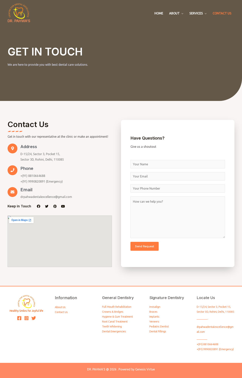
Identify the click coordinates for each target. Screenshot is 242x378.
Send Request (144, 246)
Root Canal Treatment (115, 321)
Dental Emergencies (114, 331)
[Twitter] (46, 206)
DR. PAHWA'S (19, 21)
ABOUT (174, 13)
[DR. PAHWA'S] (19, 10)
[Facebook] (38, 206)
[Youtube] (63, 206)
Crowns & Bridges (112, 311)
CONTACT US (222, 13)
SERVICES (196, 13)
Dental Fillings (157, 331)
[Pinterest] (55, 206)
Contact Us (61, 312)
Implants (154, 316)
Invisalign (154, 306)
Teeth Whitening (112, 326)
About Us (60, 307)
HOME (158, 13)
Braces (153, 311)
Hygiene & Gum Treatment (117, 316)
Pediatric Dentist (159, 326)
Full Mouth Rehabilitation (116, 306)
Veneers (154, 321)
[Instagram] (26, 318)
